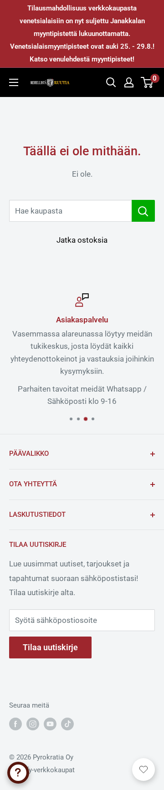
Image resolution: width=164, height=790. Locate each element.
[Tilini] (128, 82)
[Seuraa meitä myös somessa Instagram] (32, 723)
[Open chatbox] (18, 773)
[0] (147, 82)
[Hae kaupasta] (143, 211)
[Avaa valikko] (13, 82)
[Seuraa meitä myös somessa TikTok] (67, 723)
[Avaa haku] (111, 82)
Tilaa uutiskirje (50, 647)
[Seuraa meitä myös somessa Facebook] (15, 723)
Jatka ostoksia (82, 240)
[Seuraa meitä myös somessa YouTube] (50, 723)
